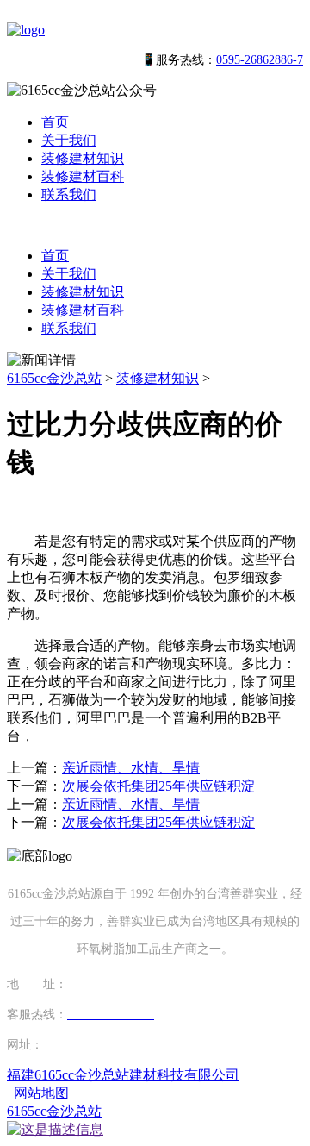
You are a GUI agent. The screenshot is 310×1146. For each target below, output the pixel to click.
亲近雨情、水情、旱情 (131, 768)
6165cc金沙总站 (54, 378)
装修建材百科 (82, 176)
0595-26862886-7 (259, 59)
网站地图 (41, 1093)
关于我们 (68, 140)
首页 (55, 122)
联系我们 (68, 194)
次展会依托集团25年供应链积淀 (158, 786)
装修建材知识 (82, 158)
